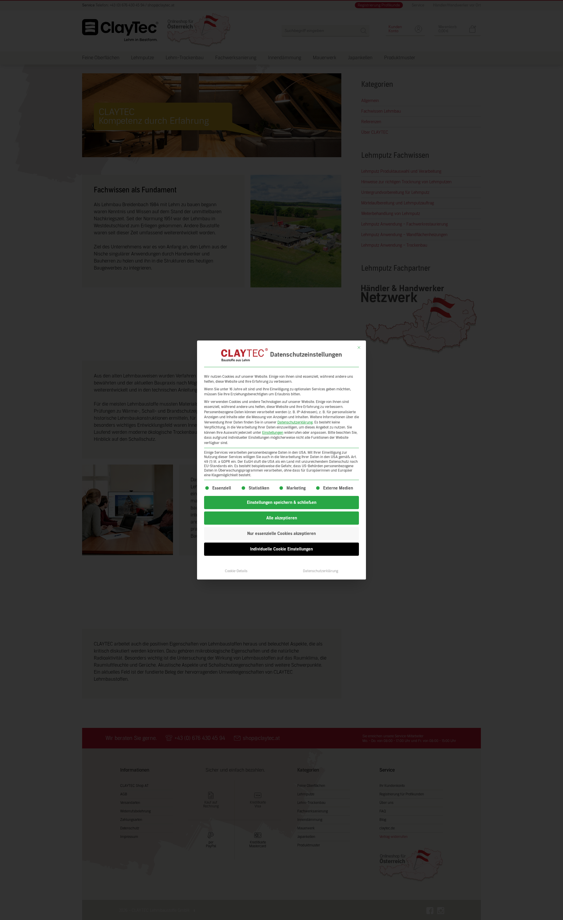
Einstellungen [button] (272, 433)
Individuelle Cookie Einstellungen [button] (281, 549)
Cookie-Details (236, 571)
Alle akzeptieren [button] (281, 518)
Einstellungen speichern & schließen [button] (281, 502)
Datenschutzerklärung (295, 422)
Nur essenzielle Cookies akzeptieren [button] (281, 533)
